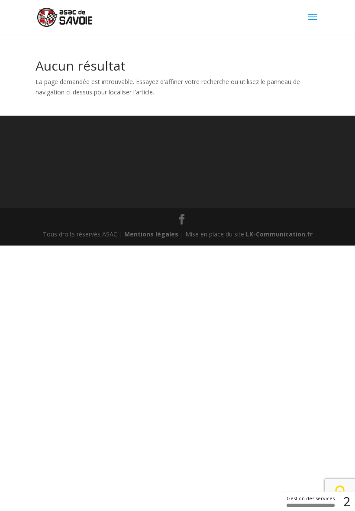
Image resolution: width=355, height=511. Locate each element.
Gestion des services (311, 498)
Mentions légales (151, 234)
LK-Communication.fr (279, 234)
